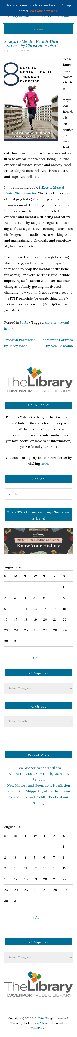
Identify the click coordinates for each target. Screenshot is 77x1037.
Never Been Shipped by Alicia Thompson (38, 791)
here (44, 463)
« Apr (37, 658)
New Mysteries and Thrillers (38, 768)
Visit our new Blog (43, 11)
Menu (38, 29)
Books (24, 322)
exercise (50, 322)
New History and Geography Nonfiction (38, 785)
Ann (28, 50)
